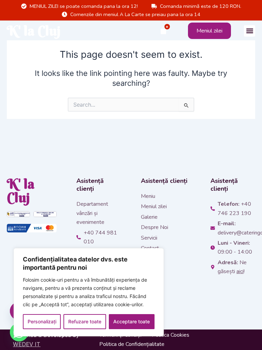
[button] (249, 31)
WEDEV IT (26, 344)
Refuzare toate (84, 321)
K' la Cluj (34, 30)
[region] (89, 292)
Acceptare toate (131, 321)
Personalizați (42, 321)
